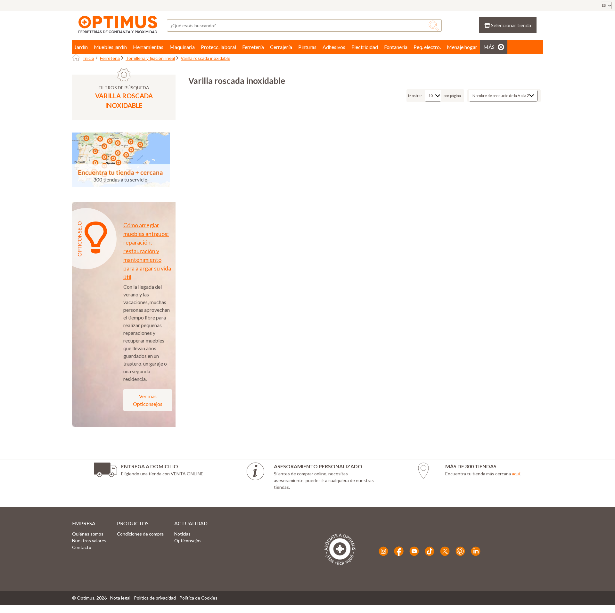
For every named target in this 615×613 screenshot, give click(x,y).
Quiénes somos (87, 533)
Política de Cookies (198, 598)
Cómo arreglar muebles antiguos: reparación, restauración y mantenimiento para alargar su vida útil (147, 251)
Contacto (81, 547)
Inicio (88, 58)
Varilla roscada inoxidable (205, 58)
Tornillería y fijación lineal (150, 58)
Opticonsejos (187, 540)
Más (489, 47)
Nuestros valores (89, 540)
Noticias (182, 533)
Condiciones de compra (140, 533)
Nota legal (120, 598)
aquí (516, 473)
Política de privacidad (155, 598)
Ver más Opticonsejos (147, 400)
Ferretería (110, 58)
